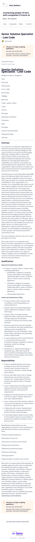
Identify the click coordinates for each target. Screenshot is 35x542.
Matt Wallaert (15, 5)
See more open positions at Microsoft (17, 521)
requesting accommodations (11, 496)
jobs (5, 24)
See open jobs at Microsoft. (14, 51)
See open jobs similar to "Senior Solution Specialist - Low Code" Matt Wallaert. (18, 54)
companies (13, 24)
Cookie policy (21, 538)
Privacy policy (13, 538)
